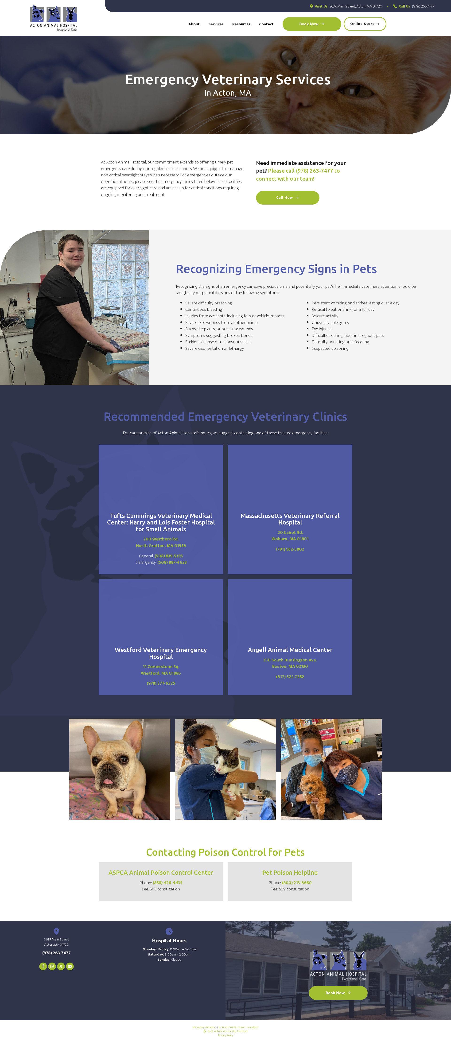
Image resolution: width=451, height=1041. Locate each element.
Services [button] (216, 24)
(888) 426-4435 (168, 882)
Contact (266, 24)
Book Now (309, 24)
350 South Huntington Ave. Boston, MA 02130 (290, 663)
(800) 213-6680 (297, 882)
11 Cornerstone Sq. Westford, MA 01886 (161, 670)
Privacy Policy (225, 1035)
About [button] (194, 24)
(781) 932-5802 (290, 549)
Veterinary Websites (204, 1027)
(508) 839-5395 (169, 556)
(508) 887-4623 (172, 562)
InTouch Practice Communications (238, 1027)
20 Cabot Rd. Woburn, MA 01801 (290, 536)
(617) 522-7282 (290, 676)
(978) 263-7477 (423, 6)
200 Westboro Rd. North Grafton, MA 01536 (161, 542)
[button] (287, 198)
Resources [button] (241, 24)
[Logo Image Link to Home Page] (53, 18)
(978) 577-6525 (161, 683)
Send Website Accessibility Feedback (227, 1031)
